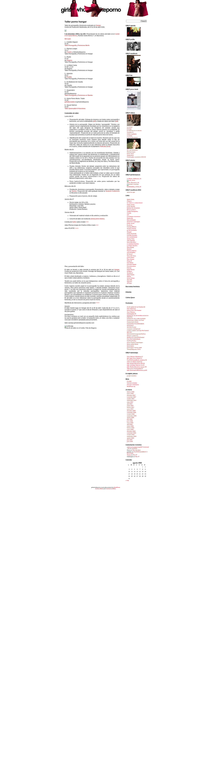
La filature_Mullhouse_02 (134, 178)
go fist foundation (132, 230)
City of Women (131, 312)
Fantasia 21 (130, 132)
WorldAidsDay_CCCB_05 (134, 186)
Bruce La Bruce (131, 209)
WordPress (117, 487)
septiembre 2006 (131, 416)
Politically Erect (105, 146)
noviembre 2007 (131, 397)
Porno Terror (130, 153)
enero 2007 (130, 409)
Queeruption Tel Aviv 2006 (134, 347)
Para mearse (130, 259)
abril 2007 (129, 404)
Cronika (129, 213)
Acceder (129, 381)
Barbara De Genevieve (133, 208)
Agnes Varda (130, 199)
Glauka (129, 455)
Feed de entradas (132, 383)
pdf (94, 121)
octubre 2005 (130, 434)
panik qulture (130, 257)
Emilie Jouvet (130, 223)
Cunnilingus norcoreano (133, 216)
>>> (87, 222)
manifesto (134, 448)
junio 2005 (130, 441)
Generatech (130, 325)
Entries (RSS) (99, 488)
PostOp (69, 77)
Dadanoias (130, 218)
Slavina (74, 191)
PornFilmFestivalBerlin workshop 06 (137, 360)
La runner (129, 127)
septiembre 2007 (131, 400)
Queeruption (130, 346)
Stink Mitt (129, 279)
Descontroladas (131, 220)
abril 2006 (129, 424)
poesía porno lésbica (97, 219)
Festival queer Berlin (132, 322)
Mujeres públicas (131, 250)
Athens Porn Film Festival (134, 310)
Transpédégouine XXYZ (134, 349)
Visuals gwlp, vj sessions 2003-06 (136, 157)
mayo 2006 (130, 422)
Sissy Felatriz (130, 274)
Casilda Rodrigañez (132, 211)
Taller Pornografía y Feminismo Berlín (77, 45)
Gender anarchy (131, 228)
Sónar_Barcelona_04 (133, 182)
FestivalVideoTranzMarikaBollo (135, 323)
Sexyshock (130, 273)
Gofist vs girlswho (132, 134)
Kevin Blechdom (131, 242)
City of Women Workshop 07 (135, 356)
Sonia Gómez (131, 278)
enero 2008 (130, 393)
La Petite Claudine (132, 245)
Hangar (98, 25)
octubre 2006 (130, 414)
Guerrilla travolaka (132, 235)
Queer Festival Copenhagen (135, 342)
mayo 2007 (130, 402)
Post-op (129, 268)
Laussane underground (133, 328)
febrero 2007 (130, 407)
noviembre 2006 (131, 412)
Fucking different (131, 226)
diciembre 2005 (131, 431)
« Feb (127, 480)
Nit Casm (68, 39)
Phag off (129, 261)
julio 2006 (129, 419)
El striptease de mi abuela (134, 130)
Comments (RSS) (111, 488)
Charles (69, 52)
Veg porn (129, 281)
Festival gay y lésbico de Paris (135, 320)
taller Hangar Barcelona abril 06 (136, 363)
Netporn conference (132, 335)
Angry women (131, 204)
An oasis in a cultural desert (134, 202)
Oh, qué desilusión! (132, 150)
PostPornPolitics (131, 340)
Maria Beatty (130, 247)
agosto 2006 (130, 417)
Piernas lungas (131, 152)
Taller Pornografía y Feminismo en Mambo (79, 95)
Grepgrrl (129, 232)
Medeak (129, 249)
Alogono (69, 60)
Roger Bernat (130, 269)
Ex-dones (129, 225)
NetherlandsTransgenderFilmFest (136, 334)
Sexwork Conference (113, 191)
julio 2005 (129, 439)
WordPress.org (131, 386)
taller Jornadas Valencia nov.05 (135, 365)
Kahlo (74, 222)
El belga (129, 129)
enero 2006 (130, 429)
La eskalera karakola (133, 244)
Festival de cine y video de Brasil (136, 318)
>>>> (77, 228)
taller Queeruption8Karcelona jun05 (137, 370)
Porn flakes (130, 262)
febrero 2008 (130, 392)
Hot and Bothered (132, 237)
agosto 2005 (130, 438)
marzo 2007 (130, 405)
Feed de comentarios (133, 384)
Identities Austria (131, 327)
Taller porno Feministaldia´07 (135, 368)
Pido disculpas (136, 450)
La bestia (129, 135)
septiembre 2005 (131, 436)
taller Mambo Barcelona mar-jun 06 (137, 367)
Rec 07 (135, 455)
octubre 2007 (130, 398)
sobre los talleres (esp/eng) (134, 361)
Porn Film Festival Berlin (133, 339)
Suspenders (130, 155)
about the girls (131, 192)
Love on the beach (132, 137)
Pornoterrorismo (131, 266)
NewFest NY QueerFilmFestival (135, 337)
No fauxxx (129, 254)
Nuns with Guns (131, 256)
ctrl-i (128, 214)
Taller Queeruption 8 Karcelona (75, 108)
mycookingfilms (131, 252)
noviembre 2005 (131, 433)
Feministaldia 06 (131, 313)
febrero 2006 (130, 427)
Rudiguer (129, 271)
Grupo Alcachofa (131, 233)
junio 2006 (130, 421)
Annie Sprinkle (131, 206)
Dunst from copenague (133, 221)
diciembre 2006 (131, 410)
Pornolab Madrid (131, 264)
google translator (131, 375)
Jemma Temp (130, 238)
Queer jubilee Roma (132, 344)
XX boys (129, 283)
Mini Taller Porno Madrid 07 (134, 358)
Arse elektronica (131, 308)
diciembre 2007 (131, 395)
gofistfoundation (70, 102)
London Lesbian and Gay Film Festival (138, 330)
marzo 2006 (130, 426)
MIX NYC (129, 332)
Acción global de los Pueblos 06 (136, 307)
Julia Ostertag (131, 240)
